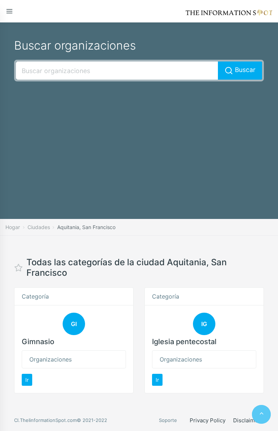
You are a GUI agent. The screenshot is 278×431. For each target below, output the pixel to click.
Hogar (12, 227)
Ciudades (39, 227)
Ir (27, 380)
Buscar (244, 69)
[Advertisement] (139, 139)
